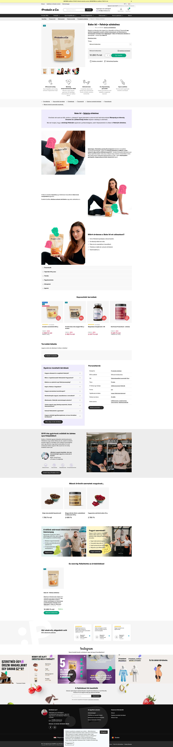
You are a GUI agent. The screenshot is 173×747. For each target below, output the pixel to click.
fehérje (86, 113)
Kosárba (119, 55)
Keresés (89, 9)
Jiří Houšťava (120, 744)
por (112, 389)
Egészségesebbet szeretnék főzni (120, 378)
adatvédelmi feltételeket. (93, 699)
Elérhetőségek (65, 4)
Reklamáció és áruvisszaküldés (96, 717)
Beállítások (70, 743)
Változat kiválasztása (51, 612)
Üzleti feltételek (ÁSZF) (94, 719)
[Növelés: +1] (110, 55)
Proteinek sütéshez (116, 371)
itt (96, 740)
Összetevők (80, 101)
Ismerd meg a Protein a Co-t (51, 472)
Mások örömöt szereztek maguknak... (54, 104)
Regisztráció (48, 552)
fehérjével (108, 33)
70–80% (113, 397)
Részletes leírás (92, 38)
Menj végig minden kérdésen (53, 421)
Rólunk (43, 4)
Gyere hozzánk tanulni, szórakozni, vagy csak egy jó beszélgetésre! (86, 652)
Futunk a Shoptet (128, 744)
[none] (85, 699)
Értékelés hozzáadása (51, 355)
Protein (113, 382)
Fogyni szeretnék (95, 551)
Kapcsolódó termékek (59, 101)
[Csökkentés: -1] (105, 55)
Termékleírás (46, 101)
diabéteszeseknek (123, 402)
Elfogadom (104, 732)
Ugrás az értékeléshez (110, 27)
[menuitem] (45, 15)
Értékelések (71, 101)
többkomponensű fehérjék (118, 385)
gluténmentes (123, 400)
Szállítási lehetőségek (125, 50)
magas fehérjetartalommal (118, 393)
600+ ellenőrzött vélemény (48, 632)
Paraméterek (107, 101)
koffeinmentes (115, 400)
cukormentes (114, 402)
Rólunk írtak (114, 717)
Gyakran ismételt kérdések (94, 101)
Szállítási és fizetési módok (53, 4)
